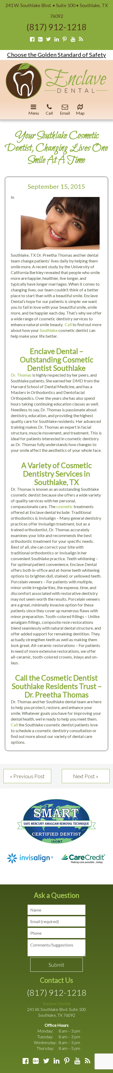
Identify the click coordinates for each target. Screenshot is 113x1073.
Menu (33, 112)
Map (80, 112)
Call (49, 112)
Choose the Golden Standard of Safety (56, 54)
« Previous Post (27, 776)
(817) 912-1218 (56, 27)
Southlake (49, 330)
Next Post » (85, 776)
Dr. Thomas (21, 374)
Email (65, 112)
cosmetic (64, 506)
